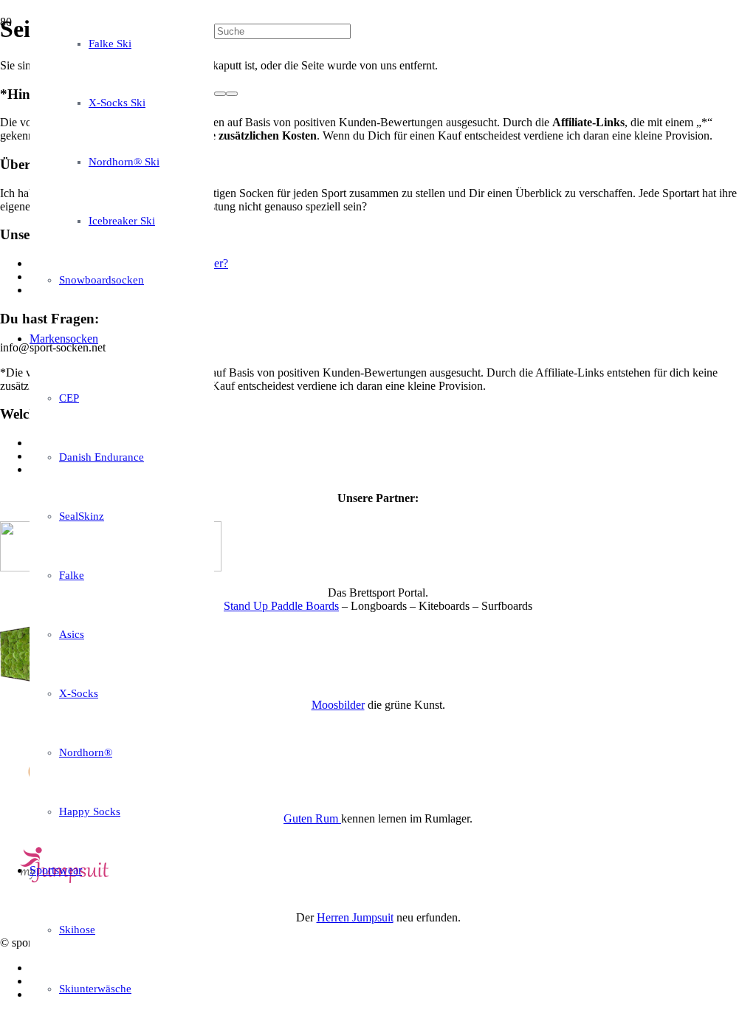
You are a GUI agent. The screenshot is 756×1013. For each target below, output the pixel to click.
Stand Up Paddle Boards (281, 606)
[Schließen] (232, 94)
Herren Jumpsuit (355, 917)
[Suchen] (220, 94)
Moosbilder (338, 704)
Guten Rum (312, 818)
